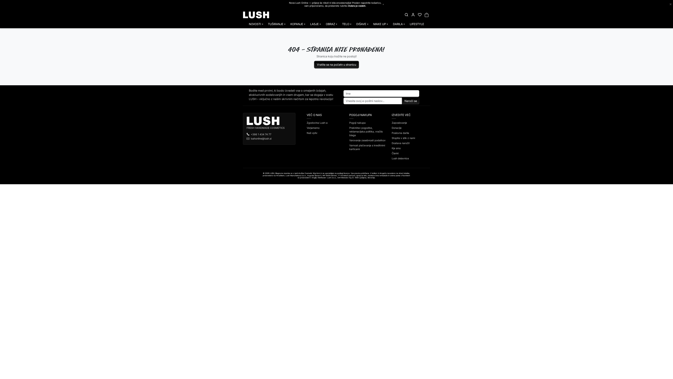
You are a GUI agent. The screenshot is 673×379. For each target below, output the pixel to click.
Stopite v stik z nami (403, 138)
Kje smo (396, 148)
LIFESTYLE (417, 24)
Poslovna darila (400, 132)
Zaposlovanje (399, 122)
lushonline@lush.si (261, 138)
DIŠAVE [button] (361, 24)
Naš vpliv (312, 132)
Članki (395, 153)
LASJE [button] (314, 24)
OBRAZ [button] (330, 24)
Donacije (397, 127)
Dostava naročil (400, 143)
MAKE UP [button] (379, 24)
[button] (406, 14)
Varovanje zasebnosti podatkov (367, 140)
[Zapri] (670, 4)
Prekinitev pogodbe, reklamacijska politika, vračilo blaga (366, 131)
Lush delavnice (400, 158)
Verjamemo (313, 127)
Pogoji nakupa (357, 122)
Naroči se (411, 101)
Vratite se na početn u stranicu (336, 64)
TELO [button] (345, 24)
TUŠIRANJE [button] (275, 24)
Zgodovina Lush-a (317, 122)
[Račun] (413, 14)
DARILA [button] (398, 24)
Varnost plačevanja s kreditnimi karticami (367, 147)
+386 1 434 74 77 (261, 134)
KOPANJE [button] (296, 24)
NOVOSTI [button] (255, 24)
